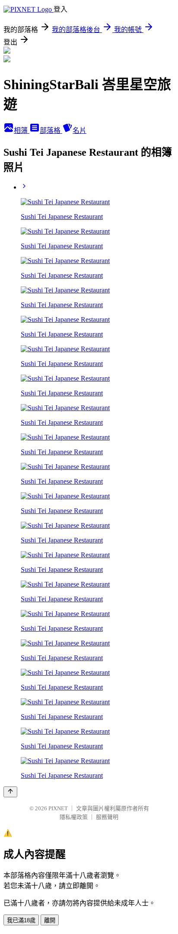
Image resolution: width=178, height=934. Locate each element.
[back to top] (10, 791)
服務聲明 (107, 817)
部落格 (51, 130)
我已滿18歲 (21, 920)
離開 (49, 920)
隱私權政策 (74, 817)
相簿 (21, 130)
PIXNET (58, 808)
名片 (79, 130)
